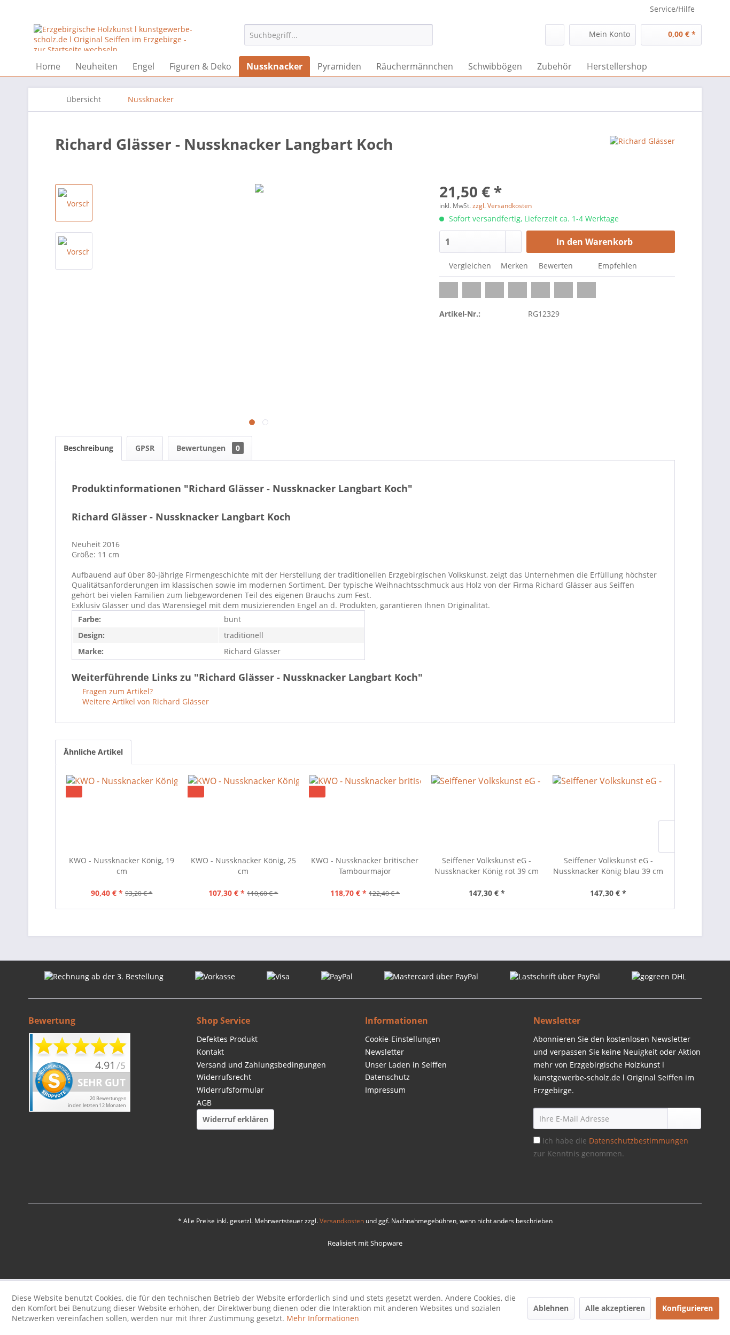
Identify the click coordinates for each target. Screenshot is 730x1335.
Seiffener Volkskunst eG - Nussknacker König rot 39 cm (486, 865)
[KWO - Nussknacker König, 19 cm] (121, 812)
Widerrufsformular (230, 1090)
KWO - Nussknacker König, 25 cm (243, 865)
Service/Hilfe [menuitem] (672, 9)
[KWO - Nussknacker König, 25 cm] (243, 812)
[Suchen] (423, 34)
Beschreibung (88, 448)
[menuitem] (338, 34)
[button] (448, 290)
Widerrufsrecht (224, 1077)
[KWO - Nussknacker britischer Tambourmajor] (365, 812)
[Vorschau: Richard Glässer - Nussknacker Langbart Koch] (73, 202)
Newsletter (384, 1052)
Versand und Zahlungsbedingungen (261, 1065)
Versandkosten (342, 1220)
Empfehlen (616, 265)
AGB (204, 1103)
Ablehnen (551, 1308)
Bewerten (556, 265)
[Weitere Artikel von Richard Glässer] (642, 154)
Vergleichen (469, 265)
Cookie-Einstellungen (402, 1039)
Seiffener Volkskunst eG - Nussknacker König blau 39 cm (608, 865)
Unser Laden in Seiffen (406, 1065)
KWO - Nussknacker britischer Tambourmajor (364, 865)
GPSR (144, 448)
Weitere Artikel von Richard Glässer (144, 701)
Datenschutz (387, 1077)
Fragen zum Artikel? (116, 691)
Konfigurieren (687, 1308)
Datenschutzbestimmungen (638, 1140)
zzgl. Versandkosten (502, 205)
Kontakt (210, 1052)
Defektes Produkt (227, 1039)
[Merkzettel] (554, 34)
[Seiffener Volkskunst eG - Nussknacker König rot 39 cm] (486, 812)
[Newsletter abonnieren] (684, 1118)
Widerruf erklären (235, 1119)
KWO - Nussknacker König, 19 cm (121, 865)
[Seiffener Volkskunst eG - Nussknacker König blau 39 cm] (608, 812)
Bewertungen (208, 448)
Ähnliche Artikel (93, 752)
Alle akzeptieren (615, 1308)
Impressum (385, 1090)
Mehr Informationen (322, 1318)
